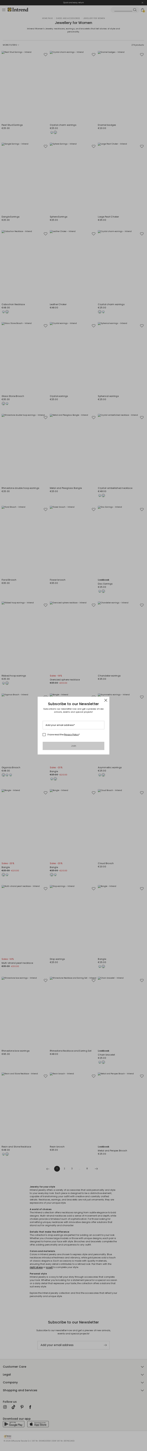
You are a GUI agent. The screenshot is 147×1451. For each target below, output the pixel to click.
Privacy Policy (71, 734)
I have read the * (63, 734)
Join (73, 746)
